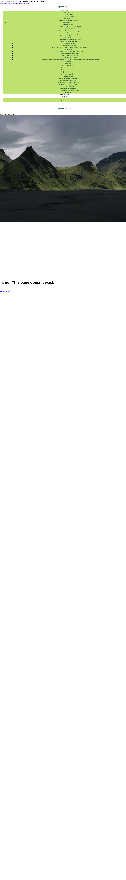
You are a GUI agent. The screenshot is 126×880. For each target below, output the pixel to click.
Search (42, 1)
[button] (5, 291)
